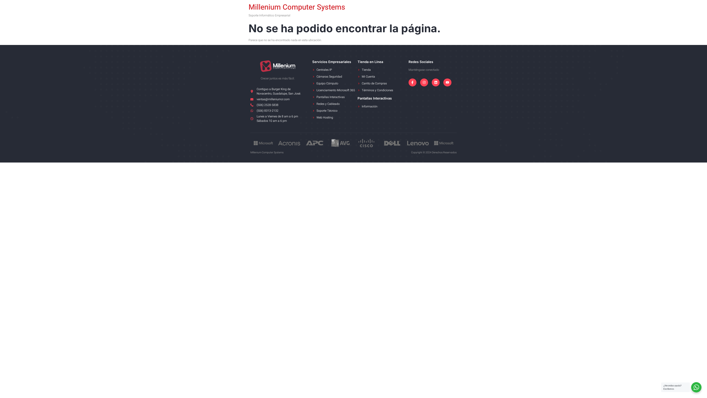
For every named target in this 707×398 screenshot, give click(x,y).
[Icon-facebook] (412, 82)
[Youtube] (447, 82)
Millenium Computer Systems (297, 7)
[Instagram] (424, 82)
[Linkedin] (436, 82)
